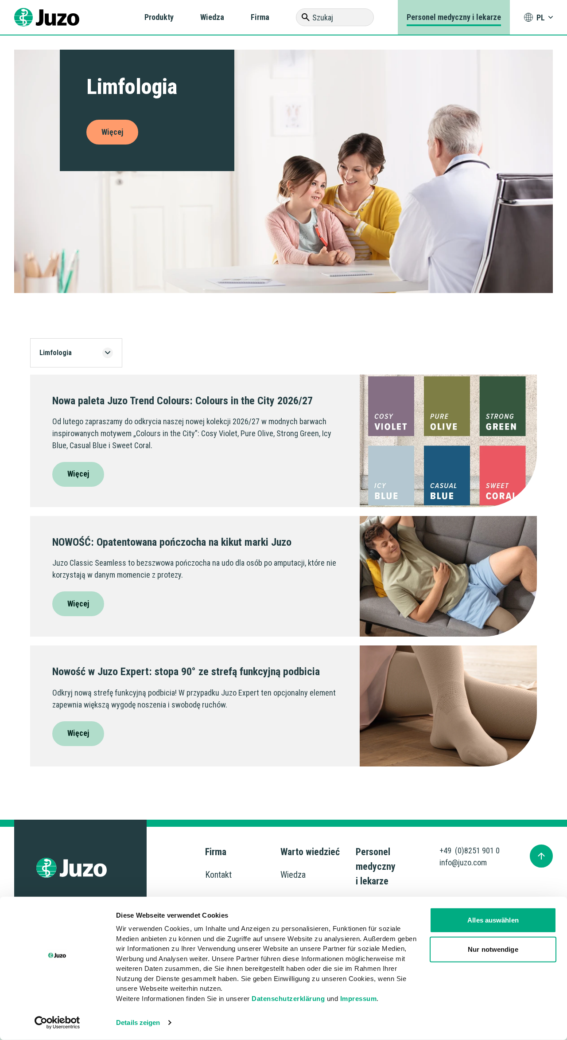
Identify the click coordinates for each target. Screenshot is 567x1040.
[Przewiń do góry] (541, 856)
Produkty (159, 17)
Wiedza (212, 17)
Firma (260, 17)
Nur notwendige (493, 949)
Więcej (78, 473)
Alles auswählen (493, 920)
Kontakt (218, 874)
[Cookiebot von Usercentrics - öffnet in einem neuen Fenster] (57, 1022)
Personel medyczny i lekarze (454, 17)
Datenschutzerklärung (288, 998)
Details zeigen (138, 1022)
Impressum (358, 998)
